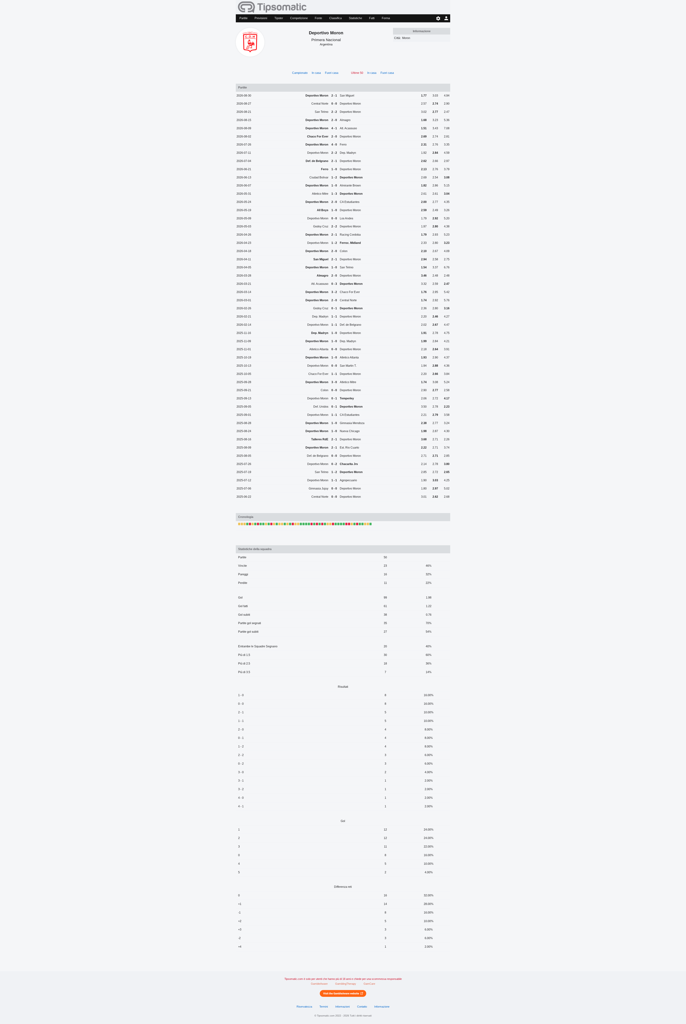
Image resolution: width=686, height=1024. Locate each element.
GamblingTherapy (345, 983)
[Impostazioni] (438, 18)
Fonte (318, 18)
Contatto (362, 1006)
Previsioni (261, 18)
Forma (386, 18)
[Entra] (446, 18)
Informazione (381, 1006)
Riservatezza (304, 1006)
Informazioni (342, 1006)
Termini (323, 1006)
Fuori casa (331, 72)
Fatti (372, 18)
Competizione (299, 18)
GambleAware (319, 983)
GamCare (369, 983)
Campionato (300, 72)
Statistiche (355, 18)
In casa (316, 72)
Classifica (335, 18)
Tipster (278, 18)
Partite (243, 18)
